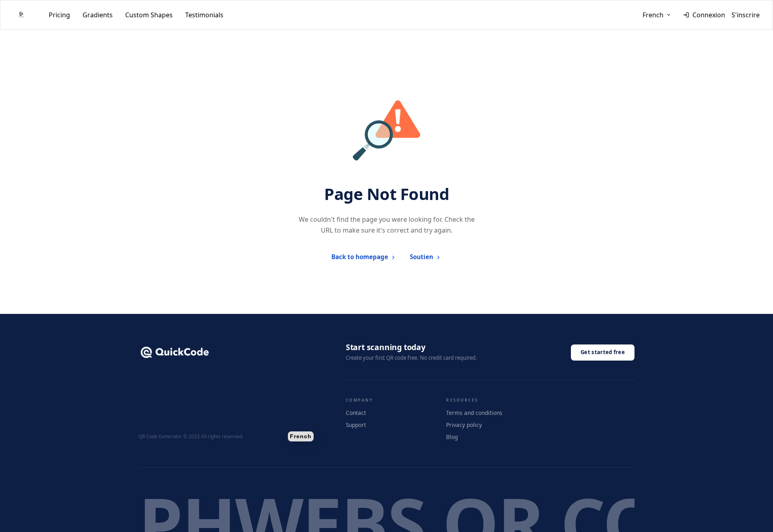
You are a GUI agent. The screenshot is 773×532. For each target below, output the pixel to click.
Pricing (59, 14)
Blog (452, 437)
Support (356, 425)
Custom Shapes (149, 14)
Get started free (603, 352)
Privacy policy (464, 425)
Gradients (98, 14)
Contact (356, 413)
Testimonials (204, 14)
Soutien (421, 257)
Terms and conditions (474, 413)
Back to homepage (359, 257)
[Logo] (21, 15)
